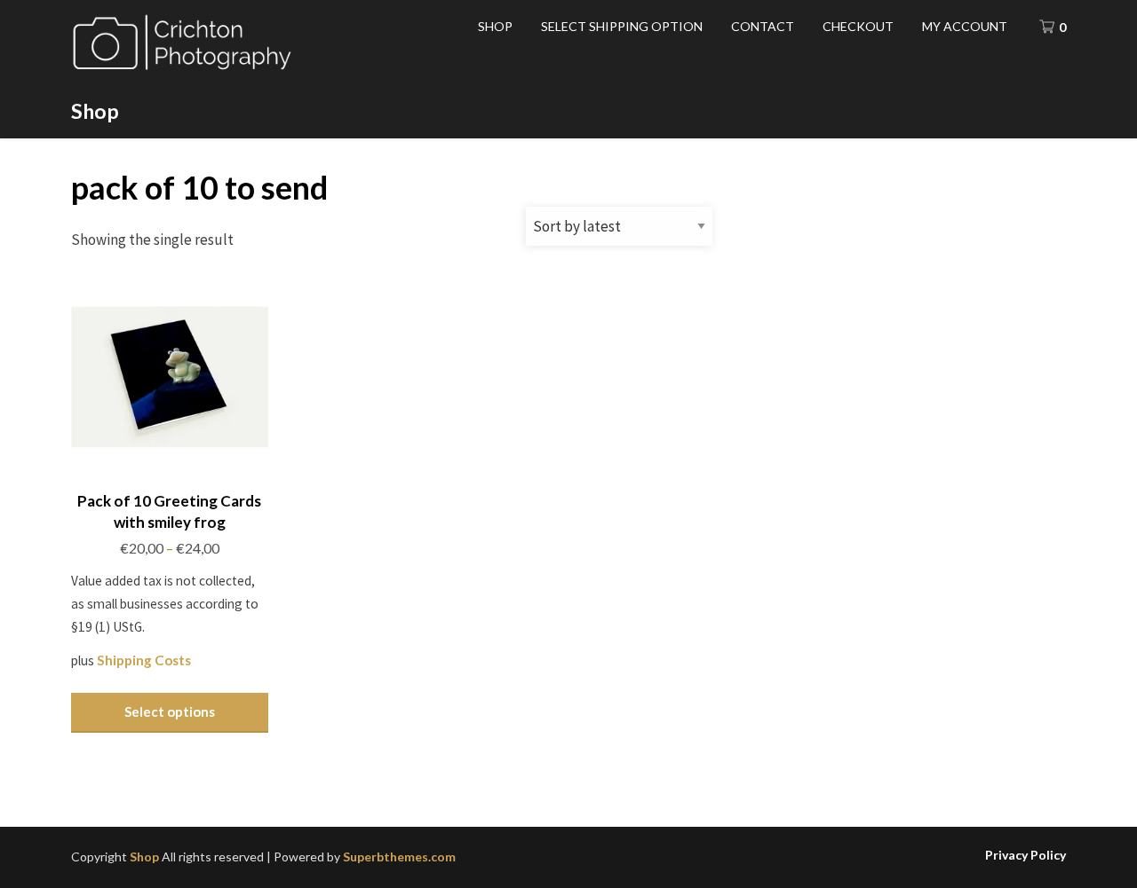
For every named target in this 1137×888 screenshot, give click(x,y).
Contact (762, 26)
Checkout (858, 26)
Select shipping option (622, 26)
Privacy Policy (1025, 855)
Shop (95, 110)
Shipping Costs (144, 660)
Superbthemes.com (399, 856)
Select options (169, 711)
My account (964, 26)
